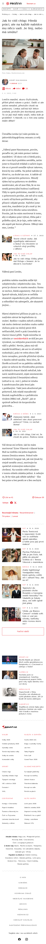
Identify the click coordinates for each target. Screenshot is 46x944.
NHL (3, 791)
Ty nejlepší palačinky (31, 772)
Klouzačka (17, 849)
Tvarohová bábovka (31, 783)
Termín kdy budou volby (10, 751)
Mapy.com (21, 837)
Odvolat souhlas (23, 920)
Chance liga (6, 772)
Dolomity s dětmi (8, 823)
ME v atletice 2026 (9, 783)
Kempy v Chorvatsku (9, 803)
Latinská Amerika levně (10, 819)
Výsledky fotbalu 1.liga (10, 776)
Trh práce (6, 516)
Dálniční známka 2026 (32, 807)
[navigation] (3, 4)
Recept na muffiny (31, 776)
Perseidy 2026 (17, 840)
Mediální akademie (23, 899)
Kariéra (23, 883)
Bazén (16, 846)
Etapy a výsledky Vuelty (32, 744)
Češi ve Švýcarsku (8, 815)
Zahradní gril (20, 852)
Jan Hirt (27, 748)
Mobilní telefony (31, 855)
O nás (23, 877)
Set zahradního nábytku (31, 849)
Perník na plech (30, 791)
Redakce (23, 888)
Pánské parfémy (23, 864)
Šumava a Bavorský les (10, 811)
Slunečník (9, 849)
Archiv (23, 904)
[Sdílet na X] (15, 502)
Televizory (22, 861)
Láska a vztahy (21, 235)
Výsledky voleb (7, 748)
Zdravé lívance (29, 779)
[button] (23, 54)
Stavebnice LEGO (11, 858)
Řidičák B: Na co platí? (32, 815)
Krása (25, 567)
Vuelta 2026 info (30, 740)
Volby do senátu (8, 755)
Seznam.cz (31, 4)
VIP (24, 528)
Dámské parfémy (25, 858)
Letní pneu (37, 858)
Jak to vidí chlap (22, 254)
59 (26, 88)
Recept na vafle (30, 787)
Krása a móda (21, 414)
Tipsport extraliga (8, 779)
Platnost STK (29, 823)
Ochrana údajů (23, 893)
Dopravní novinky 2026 (32, 811)
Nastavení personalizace (23, 925)
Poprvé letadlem (8, 807)
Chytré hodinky (32, 861)
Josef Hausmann (18, 80)
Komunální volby (8, 759)
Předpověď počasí (33, 837)
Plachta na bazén (26, 846)
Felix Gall (27, 755)
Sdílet (18, 88)
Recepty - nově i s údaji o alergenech (23, 9)
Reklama (23, 909)
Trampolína (37, 846)
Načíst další (23, 631)
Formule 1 (5, 787)
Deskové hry (12, 861)
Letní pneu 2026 (30, 803)
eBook (8, 88)
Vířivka (28, 852)
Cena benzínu (29, 840)
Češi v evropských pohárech (23, 843)
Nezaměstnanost (26, 513)
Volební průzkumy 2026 (10, 744)
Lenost (15, 516)
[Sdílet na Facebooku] (11, 502)
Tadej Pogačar (29, 751)
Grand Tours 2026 (30, 759)
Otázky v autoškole (31, 819)
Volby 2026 (6, 740)
